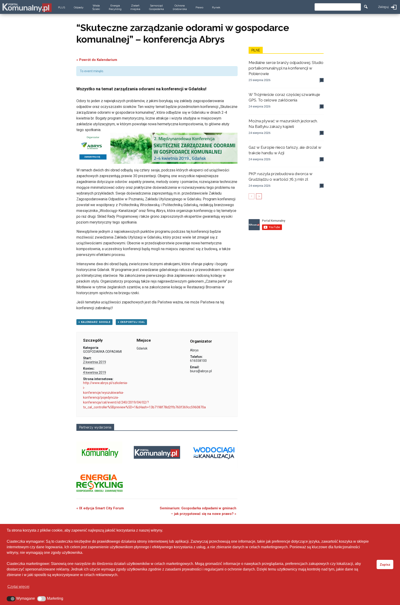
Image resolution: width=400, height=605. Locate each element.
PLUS (61, 7)
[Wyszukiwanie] (366, 7)
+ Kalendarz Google (94, 322)
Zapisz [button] (385, 564)
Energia (115, 7)
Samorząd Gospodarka (156, 7)
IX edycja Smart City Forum (100, 508)
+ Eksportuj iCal (131, 322)
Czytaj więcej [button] (18, 587)
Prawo (199, 7)
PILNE (255, 50)
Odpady (79, 7)
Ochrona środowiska (180, 7)
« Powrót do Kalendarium (96, 60)
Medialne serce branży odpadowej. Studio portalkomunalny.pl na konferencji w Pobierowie (286, 68)
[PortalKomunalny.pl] (27, 6)
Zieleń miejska (135, 7)
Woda (96, 7)
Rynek (216, 7)
